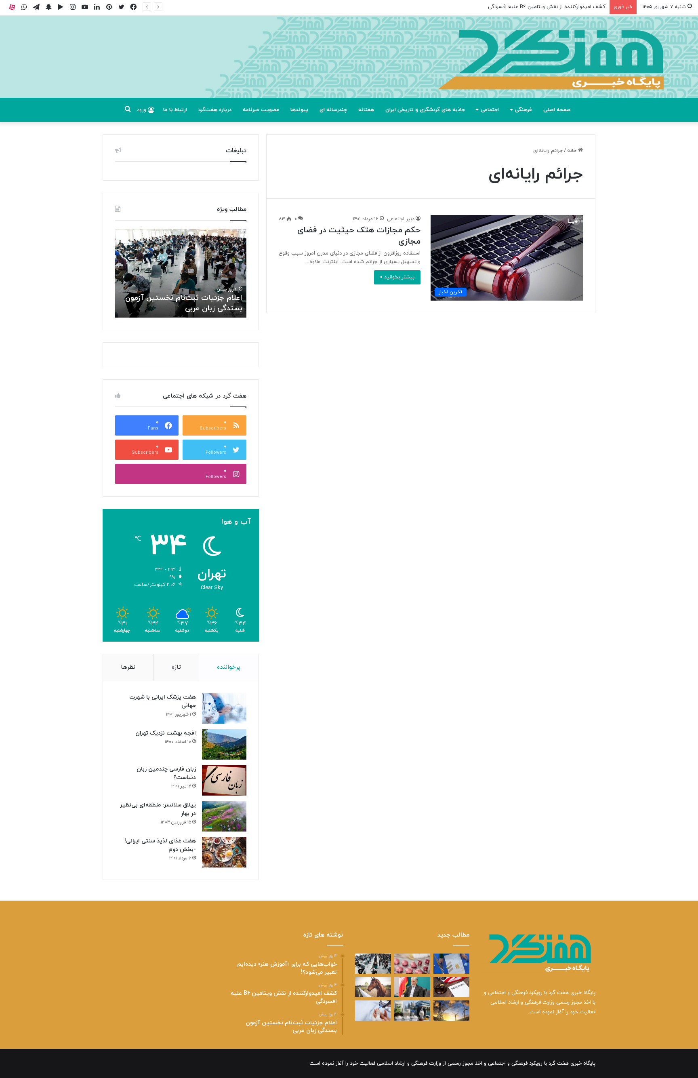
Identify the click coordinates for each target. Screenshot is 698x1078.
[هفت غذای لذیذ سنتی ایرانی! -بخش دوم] (224, 852)
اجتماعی (490, 110)
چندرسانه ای (333, 110)
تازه (176, 667)
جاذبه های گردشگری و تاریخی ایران (425, 110)
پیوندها (299, 110)
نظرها (128, 667)
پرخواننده (228, 667)
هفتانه (366, 110)
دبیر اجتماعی (400, 219)
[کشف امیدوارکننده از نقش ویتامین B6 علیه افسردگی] (412, 964)
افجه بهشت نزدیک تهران (165, 733)
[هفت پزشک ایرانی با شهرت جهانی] (224, 708)
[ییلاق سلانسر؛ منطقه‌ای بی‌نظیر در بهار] (224, 816)
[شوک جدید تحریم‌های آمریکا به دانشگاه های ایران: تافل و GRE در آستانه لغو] (451, 987)
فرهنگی (523, 110)
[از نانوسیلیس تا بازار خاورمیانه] (412, 1010)
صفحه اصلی (557, 110)
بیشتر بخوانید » (397, 277)
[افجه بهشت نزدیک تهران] (224, 744)
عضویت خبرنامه (261, 110)
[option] (180, 273)
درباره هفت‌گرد (214, 110)
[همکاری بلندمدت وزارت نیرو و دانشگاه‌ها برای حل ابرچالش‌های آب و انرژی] (451, 1010)
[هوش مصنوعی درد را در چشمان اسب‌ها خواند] (373, 987)
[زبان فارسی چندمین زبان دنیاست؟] (224, 780)
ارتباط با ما (175, 110)
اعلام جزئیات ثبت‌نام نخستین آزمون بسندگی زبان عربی (544, 7)
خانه (572, 150)
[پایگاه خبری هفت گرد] (349, 66)
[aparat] (12, 7)
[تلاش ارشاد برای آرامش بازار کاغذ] (412, 987)
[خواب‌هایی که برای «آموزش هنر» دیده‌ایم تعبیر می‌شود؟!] (451, 964)
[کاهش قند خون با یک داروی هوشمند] (373, 1010)
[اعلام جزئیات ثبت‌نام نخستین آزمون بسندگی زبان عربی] (373, 964)
